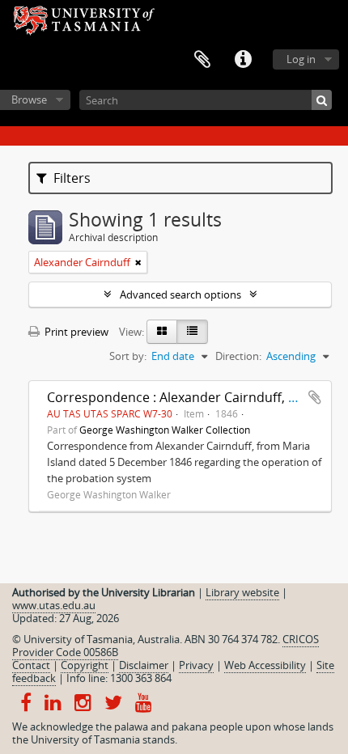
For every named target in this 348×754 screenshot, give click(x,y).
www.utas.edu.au (53, 605)
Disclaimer (143, 665)
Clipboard (202, 60)
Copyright (84, 665)
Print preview (75, 331)
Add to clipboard (315, 397)
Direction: (238, 356)
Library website (242, 592)
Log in (301, 59)
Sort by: (127, 356)
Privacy (196, 665)
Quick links (243, 60)
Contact (31, 665)
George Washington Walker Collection (164, 429)
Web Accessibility (265, 665)
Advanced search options (180, 294)
